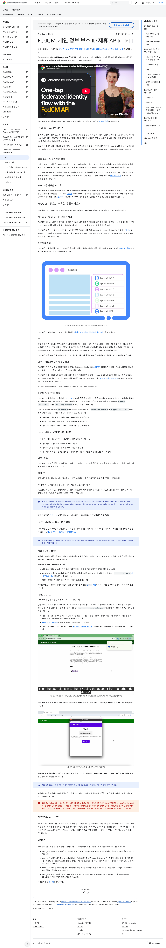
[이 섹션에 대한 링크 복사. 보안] (44, 339)
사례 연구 (97, 367)
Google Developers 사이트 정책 (64, 904)
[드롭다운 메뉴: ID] (32, 14)
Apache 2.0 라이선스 (124, 902)
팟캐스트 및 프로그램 (84, 934)
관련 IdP (69, 398)
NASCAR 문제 (124, 248)
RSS (123, 934)
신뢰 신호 (127, 230)
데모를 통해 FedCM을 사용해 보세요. (61, 532)
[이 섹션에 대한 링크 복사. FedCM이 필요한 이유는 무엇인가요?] (82, 204)
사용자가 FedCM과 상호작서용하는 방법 (107, 49)
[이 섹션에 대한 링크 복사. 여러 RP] (47, 473)
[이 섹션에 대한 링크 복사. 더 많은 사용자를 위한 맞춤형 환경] (71, 362)
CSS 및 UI (20, 15)
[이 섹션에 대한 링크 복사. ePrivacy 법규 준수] (61, 817)
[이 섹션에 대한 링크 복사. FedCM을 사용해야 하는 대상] (73, 432)
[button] (14, 101)
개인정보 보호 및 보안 (54, 15)
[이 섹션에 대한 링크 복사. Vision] (47, 840)
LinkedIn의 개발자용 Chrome (132, 930)
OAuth (69, 194)
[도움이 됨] (129, 34)
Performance (8, 15)
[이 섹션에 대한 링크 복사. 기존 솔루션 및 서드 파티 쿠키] (67, 159)
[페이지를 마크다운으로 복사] (127, 41)
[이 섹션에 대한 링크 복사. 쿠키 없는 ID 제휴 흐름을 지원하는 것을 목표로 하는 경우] (92, 485)
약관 (34, 943)
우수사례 (48, 3)
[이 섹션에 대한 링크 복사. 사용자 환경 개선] (55, 243)
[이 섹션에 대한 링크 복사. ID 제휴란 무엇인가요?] (65, 128)
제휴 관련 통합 (115, 176)
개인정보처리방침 (44, 943)
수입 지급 (40, 15)
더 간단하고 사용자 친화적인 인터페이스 (89, 332)
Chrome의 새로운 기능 (71, 3)
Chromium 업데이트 (84, 923)
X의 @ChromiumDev (129, 923)
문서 (36, 3)
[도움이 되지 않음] (132, 34)
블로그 (57, 3)
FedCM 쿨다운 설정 (50, 622)
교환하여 (59, 197)
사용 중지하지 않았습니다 (82, 627)
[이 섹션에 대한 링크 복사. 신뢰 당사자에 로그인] (59, 551)
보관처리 (80, 930)
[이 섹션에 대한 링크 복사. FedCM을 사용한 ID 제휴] (64, 185)
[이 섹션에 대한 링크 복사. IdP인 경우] (50, 458)
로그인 (161, 3)
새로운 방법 (103, 121)
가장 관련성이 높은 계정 (109, 378)
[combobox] (121, 3)
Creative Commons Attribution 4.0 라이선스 (76, 902)
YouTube (125, 927)
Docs (5, 9)
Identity (16, 9)
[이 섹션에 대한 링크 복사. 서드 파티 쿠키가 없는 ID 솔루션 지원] (74, 217)
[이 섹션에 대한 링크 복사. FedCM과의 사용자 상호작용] (72, 522)
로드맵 (51, 882)
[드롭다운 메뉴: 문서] (40, 2)
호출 (91, 585)
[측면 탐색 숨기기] (27, 944)
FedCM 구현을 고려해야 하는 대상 (76, 49)
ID (28, 15)
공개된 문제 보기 (38, 927)
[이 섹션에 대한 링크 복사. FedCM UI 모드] (55, 595)
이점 (60, 49)
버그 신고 (36, 923)
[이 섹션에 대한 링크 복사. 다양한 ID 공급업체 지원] (62, 393)
